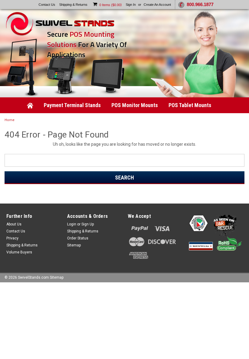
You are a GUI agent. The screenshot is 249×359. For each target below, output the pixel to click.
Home (10, 120)
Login (71, 224)
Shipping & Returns (73, 4)
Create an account (157, 4)
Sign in (131, 4)
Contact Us (47, 4)
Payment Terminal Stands (72, 105)
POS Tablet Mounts (190, 105)
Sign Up (87, 224)
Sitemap (74, 245)
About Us (14, 224)
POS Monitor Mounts (134, 105)
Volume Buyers (19, 252)
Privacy (12, 238)
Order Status (77, 238)
